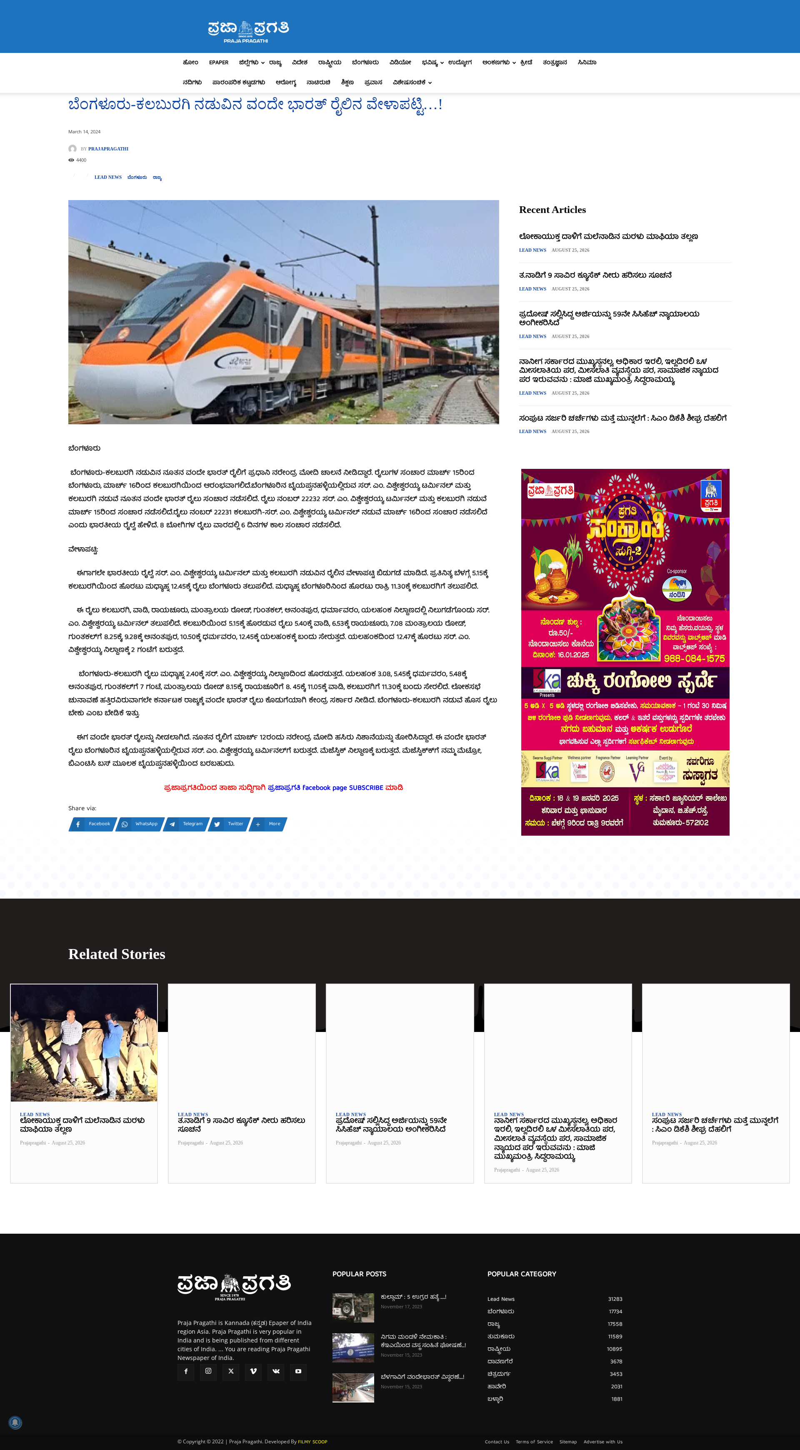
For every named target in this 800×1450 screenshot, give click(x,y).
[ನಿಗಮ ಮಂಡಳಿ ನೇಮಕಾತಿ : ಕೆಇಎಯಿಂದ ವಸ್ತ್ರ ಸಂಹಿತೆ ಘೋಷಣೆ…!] (353, 1347)
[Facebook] (186, 1372)
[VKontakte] (276, 1372)
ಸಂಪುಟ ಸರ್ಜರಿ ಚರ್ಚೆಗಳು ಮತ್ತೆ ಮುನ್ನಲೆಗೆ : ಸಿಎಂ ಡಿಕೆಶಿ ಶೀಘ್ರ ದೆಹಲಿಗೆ (623, 419)
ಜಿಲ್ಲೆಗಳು (248, 63)
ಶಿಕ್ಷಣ (347, 83)
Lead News (108, 177)
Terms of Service (534, 1442)
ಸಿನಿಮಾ (587, 63)
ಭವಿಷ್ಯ (430, 63)
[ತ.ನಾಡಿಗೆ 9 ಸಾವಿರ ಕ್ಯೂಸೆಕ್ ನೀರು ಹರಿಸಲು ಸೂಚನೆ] (242, 1043)
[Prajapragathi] (74, 149)
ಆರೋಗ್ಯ (286, 83)
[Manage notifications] (15, 1422)
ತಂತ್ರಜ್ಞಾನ (555, 63)
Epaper (218, 63)
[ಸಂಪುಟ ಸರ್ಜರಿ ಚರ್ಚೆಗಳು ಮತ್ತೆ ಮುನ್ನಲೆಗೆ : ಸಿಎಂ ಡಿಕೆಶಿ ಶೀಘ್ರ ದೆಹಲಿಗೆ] (716, 1043)
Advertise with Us (603, 1442)
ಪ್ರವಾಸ (373, 83)
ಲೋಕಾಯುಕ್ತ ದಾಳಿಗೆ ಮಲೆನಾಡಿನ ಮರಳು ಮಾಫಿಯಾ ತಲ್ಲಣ (608, 237)
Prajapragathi (108, 149)
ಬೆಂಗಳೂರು (365, 63)
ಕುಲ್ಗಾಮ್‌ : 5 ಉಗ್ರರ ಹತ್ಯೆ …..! (413, 1297)
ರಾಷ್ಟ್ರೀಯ (329, 63)
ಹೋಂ (190, 63)
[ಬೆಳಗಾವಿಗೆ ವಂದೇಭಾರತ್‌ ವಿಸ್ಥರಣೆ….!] (353, 1387)
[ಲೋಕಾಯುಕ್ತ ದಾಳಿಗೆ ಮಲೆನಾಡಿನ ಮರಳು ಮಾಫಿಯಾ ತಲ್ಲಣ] (84, 1043)
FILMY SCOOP (313, 1442)
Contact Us (497, 1442)
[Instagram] (208, 1372)
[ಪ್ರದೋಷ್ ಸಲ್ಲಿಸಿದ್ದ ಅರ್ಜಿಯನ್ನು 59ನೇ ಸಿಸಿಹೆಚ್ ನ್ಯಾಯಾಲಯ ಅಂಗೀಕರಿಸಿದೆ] (400, 1043)
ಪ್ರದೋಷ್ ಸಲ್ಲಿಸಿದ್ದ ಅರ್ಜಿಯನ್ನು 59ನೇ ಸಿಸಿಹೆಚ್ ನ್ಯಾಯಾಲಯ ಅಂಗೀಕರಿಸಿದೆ (609, 319)
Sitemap (568, 1442)
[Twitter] (230, 1372)
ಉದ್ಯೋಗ (460, 63)
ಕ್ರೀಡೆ (526, 63)
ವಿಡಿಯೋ (400, 63)
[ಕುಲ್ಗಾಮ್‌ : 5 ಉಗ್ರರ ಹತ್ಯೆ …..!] (353, 1307)
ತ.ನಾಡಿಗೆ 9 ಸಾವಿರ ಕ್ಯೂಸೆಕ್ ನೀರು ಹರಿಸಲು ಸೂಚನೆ (595, 276)
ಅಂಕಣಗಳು (496, 63)
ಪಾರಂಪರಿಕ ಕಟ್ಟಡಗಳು (238, 83)
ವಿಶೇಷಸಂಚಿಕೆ (409, 83)
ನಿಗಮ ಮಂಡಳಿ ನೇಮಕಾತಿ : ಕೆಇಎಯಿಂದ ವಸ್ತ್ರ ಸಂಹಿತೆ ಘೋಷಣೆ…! (423, 1341)
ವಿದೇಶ (300, 63)
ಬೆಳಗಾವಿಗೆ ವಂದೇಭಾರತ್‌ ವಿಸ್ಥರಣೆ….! (422, 1377)
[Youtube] (298, 1372)
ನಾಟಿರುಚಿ (318, 83)
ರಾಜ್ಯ (275, 63)
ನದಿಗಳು (192, 83)
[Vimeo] (253, 1372)
